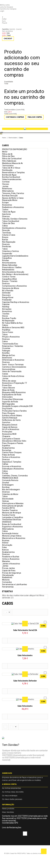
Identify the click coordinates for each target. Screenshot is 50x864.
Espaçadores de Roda (11, 394)
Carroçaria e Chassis (11, 439)
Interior (5, 543)
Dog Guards (7, 408)
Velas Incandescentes (11, 179)
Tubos (5, 249)
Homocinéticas (8, 369)
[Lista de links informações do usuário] (2, 3)
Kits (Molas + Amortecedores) (15, 274)
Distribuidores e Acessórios (14, 228)
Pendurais (6, 246)
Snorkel (5, 483)
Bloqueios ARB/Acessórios (14, 392)
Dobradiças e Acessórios (13, 469)
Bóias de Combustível (11, 524)
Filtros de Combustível (12, 158)
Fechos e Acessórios (11, 457)
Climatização (8, 575)
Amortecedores (9, 263)
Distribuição (7, 170)
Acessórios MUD (9, 434)
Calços (5, 325)
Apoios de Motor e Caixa (12, 198)
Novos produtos (8, 809)
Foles (4, 547)
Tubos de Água (8, 212)
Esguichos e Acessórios (12, 526)
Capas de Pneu (8, 570)
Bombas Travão (9, 318)
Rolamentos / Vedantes (12, 346)
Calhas (5, 464)
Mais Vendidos (8, 812)
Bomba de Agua (9, 175)
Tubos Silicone (8, 388)
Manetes (6, 561)
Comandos (7, 582)
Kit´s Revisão (7, 290)
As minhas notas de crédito (12, 792)
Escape (5, 202)
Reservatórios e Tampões (13, 172)
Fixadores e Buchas (10, 557)
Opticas (5, 501)
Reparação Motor (10, 200)
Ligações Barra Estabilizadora (15, 256)
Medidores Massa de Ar (12, 163)
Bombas (6, 487)
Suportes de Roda (10, 402)
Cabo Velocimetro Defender (25, 681)
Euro (4, 21)
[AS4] (25, 129)
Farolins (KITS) (8, 508)
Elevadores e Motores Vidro (14, 441)
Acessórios (7, 205)
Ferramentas (8, 587)
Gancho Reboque (9, 418)
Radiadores (7, 577)
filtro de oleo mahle (10, 595)
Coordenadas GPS (10, 823)
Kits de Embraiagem (11, 489)
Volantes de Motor (10, 494)
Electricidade (12, 137)
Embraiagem (8, 485)
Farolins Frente (8, 515)
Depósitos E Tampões (11, 462)
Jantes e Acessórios (11, 564)
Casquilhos (7, 258)
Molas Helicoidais (9, 265)
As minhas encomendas (11, 788)
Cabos (5, 226)
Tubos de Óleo (8, 223)
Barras (5, 239)
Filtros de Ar (7, 154)
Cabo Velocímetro (25, 655)
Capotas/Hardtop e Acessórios (15, 302)
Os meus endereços (9, 796)
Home (4, 137)
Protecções (7, 432)
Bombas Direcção (10, 196)
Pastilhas (6, 330)
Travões (5, 314)
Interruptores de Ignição (12, 506)
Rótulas (5, 260)
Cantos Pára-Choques (12, 452)
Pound (4, 23)
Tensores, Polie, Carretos (13, 193)
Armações (6, 309)
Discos (5, 316)
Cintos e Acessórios (10, 559)
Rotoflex (6, 353)
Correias (6, 182)
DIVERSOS (6, 522)
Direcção (6, 230)
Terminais (6, 233)
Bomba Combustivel (11, 177)
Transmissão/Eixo (10, 344)
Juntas (5, 186)
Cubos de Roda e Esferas (13, 376)
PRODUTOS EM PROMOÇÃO (14, 149)
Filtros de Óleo (8, 156)
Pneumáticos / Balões (12, 267)
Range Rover (7, 297)
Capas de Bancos (9, 427)
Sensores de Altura (10, 288)
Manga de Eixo (8, 355)
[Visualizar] (25, 623)
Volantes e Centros (10, 251)
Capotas (6, 304)
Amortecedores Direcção (13, 272)
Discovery (6, 295)
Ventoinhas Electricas (11, 519)
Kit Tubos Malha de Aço (12, 323)
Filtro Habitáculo (9, 161)
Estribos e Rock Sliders (12, 415)
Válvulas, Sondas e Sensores (14, 219)
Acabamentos (8, 448)
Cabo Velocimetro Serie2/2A (25, 630)
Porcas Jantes (8, 568)
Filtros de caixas (9, 381)
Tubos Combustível (10, 221)
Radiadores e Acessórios (13, 207)
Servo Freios (7, 332)
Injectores (6, 214)
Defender (6, 293)
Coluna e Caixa (8, 235)
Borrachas (6, 450)
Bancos (5, 550)
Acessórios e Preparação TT (14, 383)
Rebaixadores (8, 270)
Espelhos (6, 445)
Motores (6, 580)
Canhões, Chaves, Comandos (15, 476)
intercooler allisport (28, 595)
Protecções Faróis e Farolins (14, 411)
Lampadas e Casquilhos (12, 517)
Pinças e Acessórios (11, 337)
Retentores (7, 189)
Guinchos (6, 422)
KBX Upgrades (8, 404)
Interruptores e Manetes (12, 503)
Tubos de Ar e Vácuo (11, 168)
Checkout (8, 39)
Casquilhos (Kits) (9, 279)
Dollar (4, 19)
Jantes (5, 566)
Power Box (7, 385)
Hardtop (5, 307)
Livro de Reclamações (11, 827)
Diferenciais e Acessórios (13, 360)
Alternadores (8, 191)
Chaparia (6, 436)
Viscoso (5, 184)
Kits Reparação (8, 242)
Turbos (5, 209)
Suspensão (7, 253)
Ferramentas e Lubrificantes (14, 584)
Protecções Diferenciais (12, 399)
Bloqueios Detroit (9, 425)
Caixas (5, 374)
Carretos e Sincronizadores (14, 367)
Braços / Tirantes (9, 281)
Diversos (6, 216)
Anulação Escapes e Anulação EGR (17, 406)
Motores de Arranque (11, 513)
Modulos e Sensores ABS (13, 327)
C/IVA (43, 626)
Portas (5, 473)
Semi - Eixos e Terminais (13, 364)
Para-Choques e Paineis (12, 443)
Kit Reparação (8, 321)
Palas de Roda (8, 455)
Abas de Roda (8, 390)
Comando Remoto (10, 480)
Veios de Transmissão (12, 371)
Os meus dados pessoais (12, 799)
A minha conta (9, 784)
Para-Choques (8, 413)
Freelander (7, 300)
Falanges (6, 351)
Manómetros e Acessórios (13, 538)
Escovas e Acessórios (11, 466)
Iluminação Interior (10, 533)
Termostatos (8, 166)
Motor (5, 152)
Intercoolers (7, 397)
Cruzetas (6, 348)
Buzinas (5, 540)
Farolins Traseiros (10, 510)
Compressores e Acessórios (14, 286)
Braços (5, 237)
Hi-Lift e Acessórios (10, 429)
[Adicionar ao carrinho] (5, 640)
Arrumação (7, 545)
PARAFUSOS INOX (10, 478)
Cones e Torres (8, 277)
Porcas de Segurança (11, 573)
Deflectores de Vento (11, 420)
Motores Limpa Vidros (11, 536)
